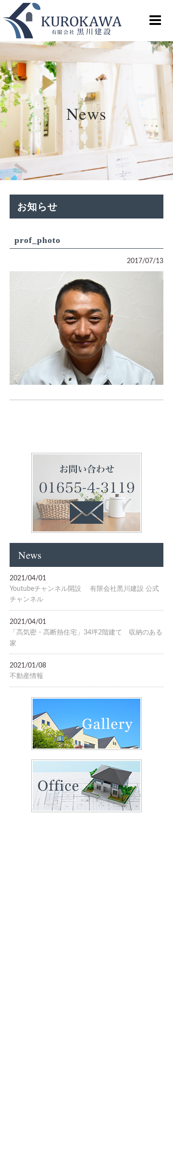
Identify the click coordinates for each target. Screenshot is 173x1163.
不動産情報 (26, 676)
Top (150, 1140)
